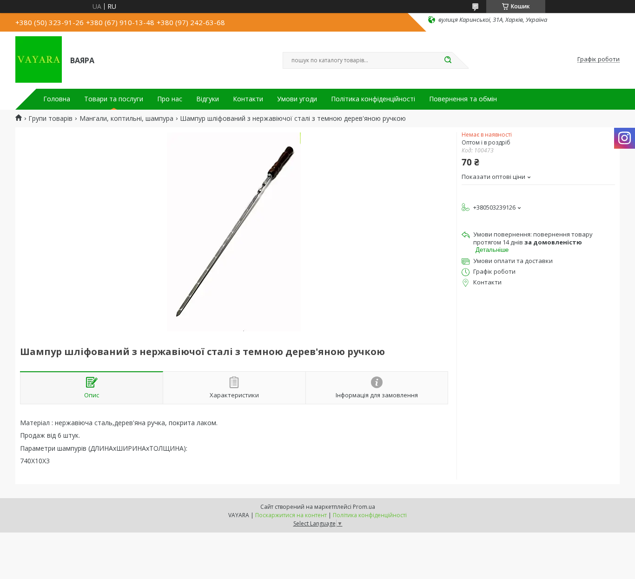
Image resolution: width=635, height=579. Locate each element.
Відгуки (207, 99)
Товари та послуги (113, 99)
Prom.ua (364, 507)
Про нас (169, 99)
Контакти (248, 99)
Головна (56, 99)
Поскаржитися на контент (291, 515)
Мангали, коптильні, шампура (126, 118)
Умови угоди (297, 99)
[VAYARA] (38, 59)
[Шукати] (447, 60)
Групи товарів (50, 118)
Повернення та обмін (463, 99)
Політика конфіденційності (373, 99)
